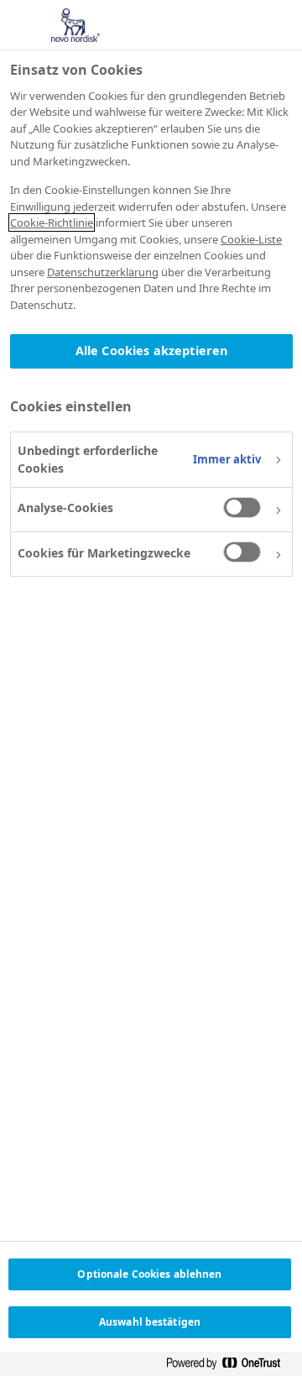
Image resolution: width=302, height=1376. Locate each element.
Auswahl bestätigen (149, 1322)
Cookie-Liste (251, 239)
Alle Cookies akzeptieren (151, 350)
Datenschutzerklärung (103, 272)
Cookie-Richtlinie (51, 222)
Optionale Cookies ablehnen (149, 1274)
